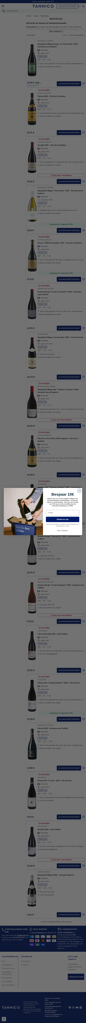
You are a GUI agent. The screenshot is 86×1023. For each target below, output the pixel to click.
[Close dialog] (79, 491)
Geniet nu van (63, 519)
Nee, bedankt (63, 530)
